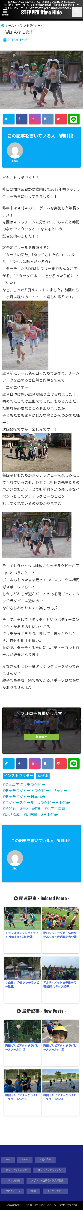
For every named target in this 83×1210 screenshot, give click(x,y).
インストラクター (18, 776)
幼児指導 (12, 815)
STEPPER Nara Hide (41, 12)
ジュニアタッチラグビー (25, 785)
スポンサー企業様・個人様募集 (47, 1181)
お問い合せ (45, 1160)
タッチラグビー (55, 1191)
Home (25, 1160)
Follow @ (41, 722)
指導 (33, 1191)
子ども (10, 809)
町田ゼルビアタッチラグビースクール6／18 (22, 1097)
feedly (43, 736)
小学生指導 (56, 809)
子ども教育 (31, 809)
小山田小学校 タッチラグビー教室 (22, 984)
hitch (15, 161)
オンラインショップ (16, 1170)
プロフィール (13, 1191)
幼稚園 (42, 776)
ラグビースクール (19, 803)
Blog (8, 1160)
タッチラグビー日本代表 (25, 797)
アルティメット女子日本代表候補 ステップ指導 (59, 984)
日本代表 (50, 815)
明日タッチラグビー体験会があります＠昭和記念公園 (60, 935)
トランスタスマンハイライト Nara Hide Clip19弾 (22, 935)
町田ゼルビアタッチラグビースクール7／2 (22, 1047)
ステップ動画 (13, 1181)
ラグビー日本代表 (55, 803)
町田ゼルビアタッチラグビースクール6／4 (60, 1097)
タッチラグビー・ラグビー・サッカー (36, 791)
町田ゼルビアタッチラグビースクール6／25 (60, 1047)
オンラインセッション (49, 1170)
